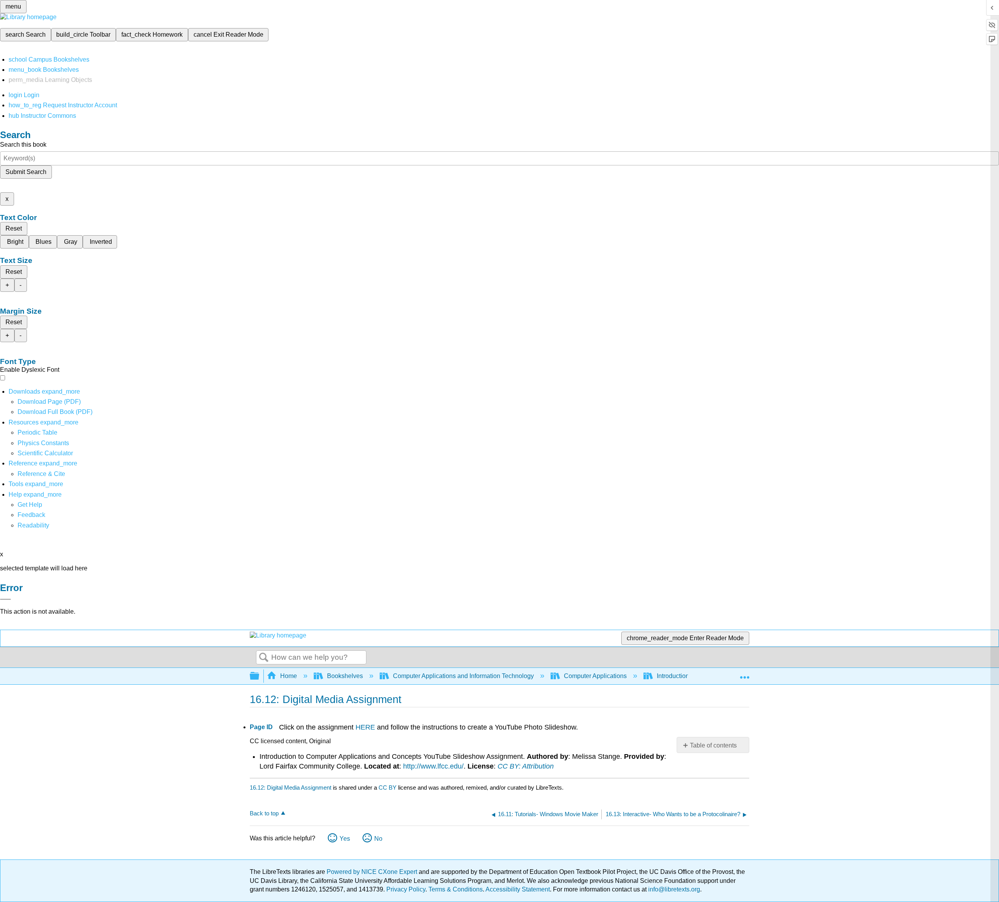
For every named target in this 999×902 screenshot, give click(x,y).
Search (264, 657)
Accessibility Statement (517, 889)
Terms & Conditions (455, 889)
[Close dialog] (5, 599)
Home (289, 676)
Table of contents (713, 745)
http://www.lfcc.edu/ (433, 766)
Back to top (264, 813)
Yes (345, 838)
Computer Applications (595, 676)
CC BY (388, 787)
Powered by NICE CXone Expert (373, 871)
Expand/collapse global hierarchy (259, 676)
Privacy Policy (405, 889)
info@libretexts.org (673, 889)
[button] (31, 514)
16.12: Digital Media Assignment (290, 787)
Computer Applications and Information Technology (463, 676)
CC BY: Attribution (526, 766)
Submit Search (25, 172)
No (378, 838)
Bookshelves (344, 676)
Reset (13, 228)
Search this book (23, 144)
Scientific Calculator (45, 453)
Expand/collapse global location (744, 674)
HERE (365, 727)
